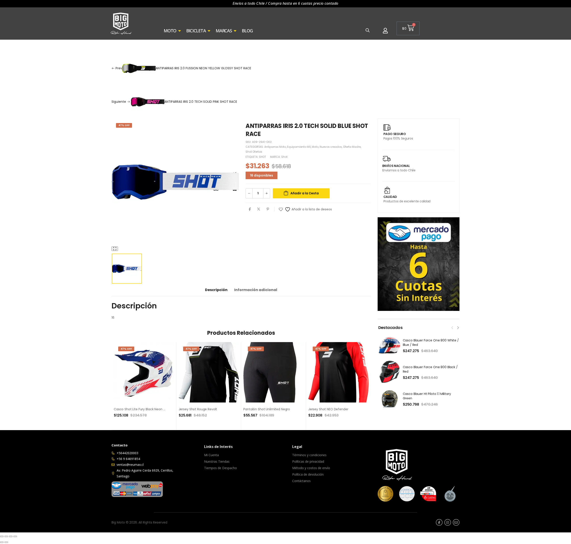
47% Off (124, 125)
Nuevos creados (331, 147)
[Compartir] (10, 536)
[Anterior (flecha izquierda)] (2, 542)
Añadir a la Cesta (304, 193)
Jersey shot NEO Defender (328, 409)
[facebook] (439, 522)
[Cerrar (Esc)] (15, 536)
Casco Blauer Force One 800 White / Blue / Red (431, 342)
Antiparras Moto (178, 45)
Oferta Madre (352, 147)
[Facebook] (250, 209)
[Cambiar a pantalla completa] (6, 536)
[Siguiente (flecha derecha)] (6, 542)
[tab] (216, 290)
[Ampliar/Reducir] (2, 536)
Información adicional (255, 289)
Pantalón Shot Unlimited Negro (266, 409)
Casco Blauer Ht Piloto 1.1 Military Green (427, 396)
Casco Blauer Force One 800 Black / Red (430, 369)
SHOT (262, 157)
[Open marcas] (235, 30)
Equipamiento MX (146, 45)
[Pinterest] (268, 209)
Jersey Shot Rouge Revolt (198, 409)
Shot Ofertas (254, 152)
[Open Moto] (179, 30)
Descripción (216, 289)
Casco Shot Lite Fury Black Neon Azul (141, 409)
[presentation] (452, 327)
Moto (124, 45)
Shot (284, 157)
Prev (183, 68)
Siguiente (174, 101)
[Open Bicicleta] (209, 30)
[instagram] (447, 522)
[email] (456, 522)
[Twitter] (258, 209)
